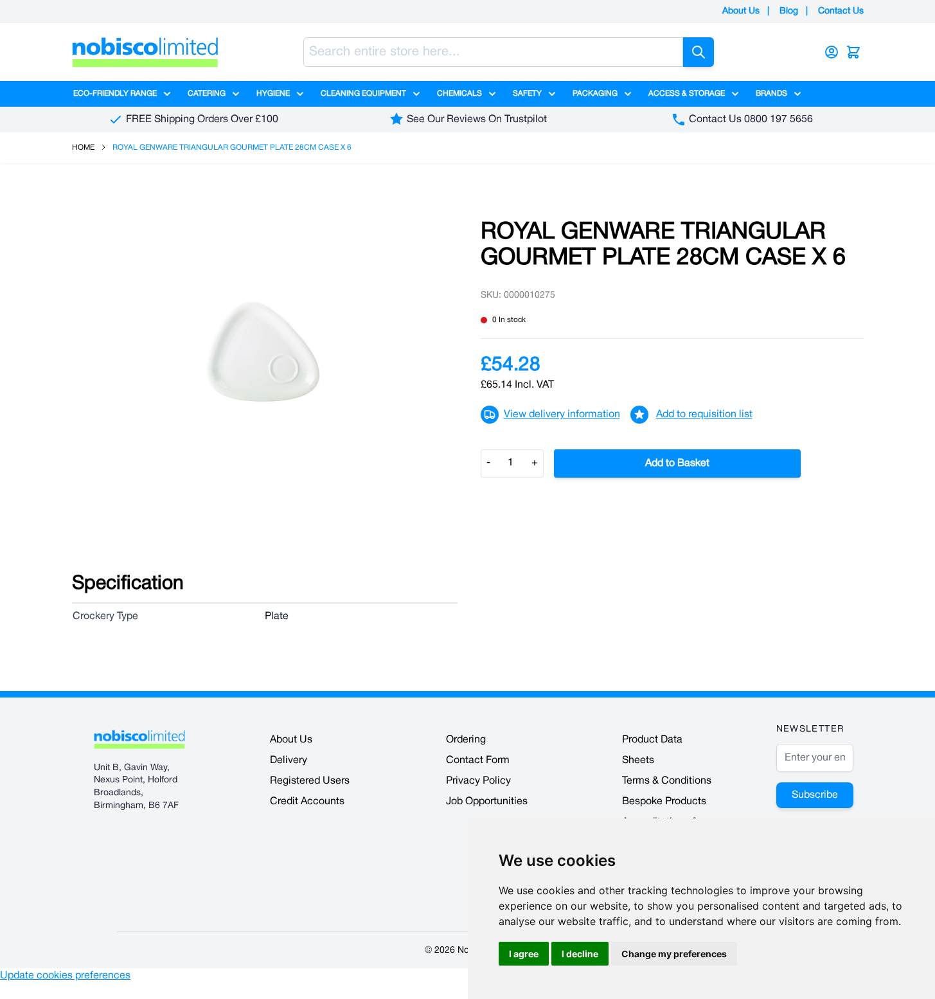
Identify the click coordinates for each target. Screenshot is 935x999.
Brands (771, 93)
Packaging (595, 93)
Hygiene (273, 93)
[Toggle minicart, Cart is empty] (853, 52)
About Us (741, 11)
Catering (207, 93)
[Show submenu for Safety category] (552, 94)
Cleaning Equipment (363, 93)
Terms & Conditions (666, 781)
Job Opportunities (487, 801)
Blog (788, 11)
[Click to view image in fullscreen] (263, 352)
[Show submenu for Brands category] (797, 94)
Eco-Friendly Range (115, 93)
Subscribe (815, 795)
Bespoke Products (664, 801)
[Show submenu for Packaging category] (628, 94)
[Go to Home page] (145, 52)
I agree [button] (524, 953)
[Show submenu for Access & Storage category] (735, 94)
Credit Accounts (307, 801)
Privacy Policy (478, 781)
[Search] (698, 52)
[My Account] (831, 52)
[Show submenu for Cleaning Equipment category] (416, 94)
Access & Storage (686, 93)
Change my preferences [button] (674, 953)
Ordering (466, 739)
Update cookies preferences (65, 975)
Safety (527, 93)
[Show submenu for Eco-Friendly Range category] (167, 94)
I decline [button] (580, 953)
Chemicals (459, 93)
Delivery (288, 760)
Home (83, 147)
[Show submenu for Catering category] (236, 94)
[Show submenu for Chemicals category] (492, 94)
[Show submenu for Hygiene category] (300, 94)
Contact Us (841, 11)
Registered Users (310, 781)
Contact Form (478, 760)
